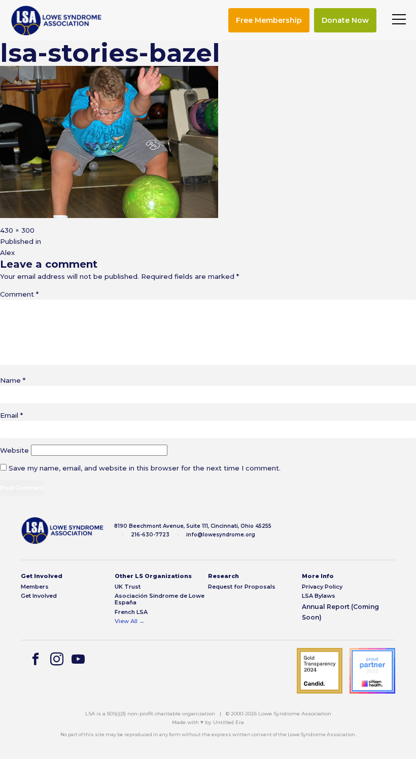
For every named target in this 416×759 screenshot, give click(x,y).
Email (11, 415)
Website (14, 450)
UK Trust (128, 587)
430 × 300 (17, 230)
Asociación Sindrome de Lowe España (159, 599)
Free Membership (269, 20)
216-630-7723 (150, 534)
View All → (130, 621)
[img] (56, 20)
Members (35, 587)
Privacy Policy (322, 587)
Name (12, 380)
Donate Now (345, 20)
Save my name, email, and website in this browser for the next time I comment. (145, 468)
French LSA (131, 612)
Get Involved (39, 596)
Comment (19, 294)
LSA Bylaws (318, 596)
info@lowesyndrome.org (220, 534)
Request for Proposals (241, 587)
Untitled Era (228, 722)
